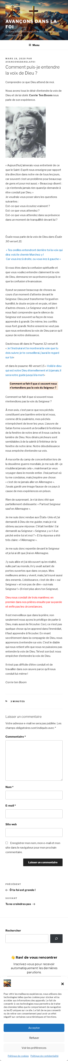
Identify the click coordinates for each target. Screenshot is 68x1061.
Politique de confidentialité (44, 1056)
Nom (9, 787)
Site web (11, 824)
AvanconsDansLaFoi (20, 62)
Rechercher (13, 930)
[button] (62, 984)
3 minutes (18, 701)
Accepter (34, 1028)
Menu (35, 45)
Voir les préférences (34, 1048)
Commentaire (15, 736)
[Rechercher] (56, 938)
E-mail (10, 805)
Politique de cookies (18, 1056)
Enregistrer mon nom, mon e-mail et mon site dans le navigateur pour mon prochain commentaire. (32, 847)
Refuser (34, 1038)
